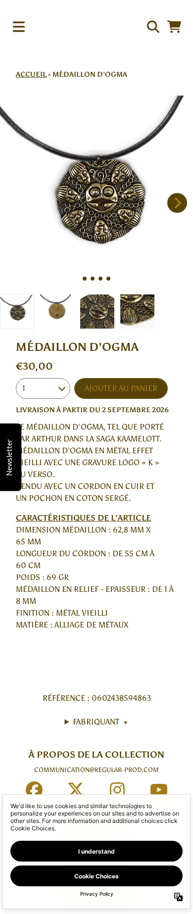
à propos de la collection (96, 754)
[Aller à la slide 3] (100, 279)
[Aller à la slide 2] (93, 279)
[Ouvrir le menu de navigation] (19, 27)
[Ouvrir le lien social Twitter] (76, 790)
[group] (17, 311)
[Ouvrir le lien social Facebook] (34, 790)
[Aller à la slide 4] (108, 279)
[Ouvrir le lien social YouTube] (159, 790)
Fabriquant (100, 721)
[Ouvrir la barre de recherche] (152, 27)
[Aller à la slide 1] (85, 279)
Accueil (31, 74)
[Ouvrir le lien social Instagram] (117, 790)
